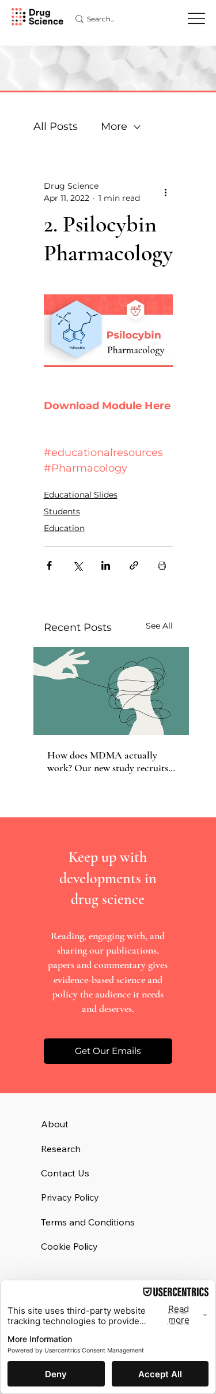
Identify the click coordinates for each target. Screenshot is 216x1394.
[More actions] (166, 192)
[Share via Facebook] (49, 565)
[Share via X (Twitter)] (77, 565)
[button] (108, 1051)
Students (62, 511)
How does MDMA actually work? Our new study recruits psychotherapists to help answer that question (107, 761)
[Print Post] (162, 565)
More (114, 126)
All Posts (55, 126)
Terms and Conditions (88, 1222)
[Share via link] (133, 565)
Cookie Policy (69, 1246)
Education (64, 528)
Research (61, 1148)
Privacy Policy (70, 1197)
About (55, 1124)
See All (159, 626)
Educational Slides (81, 494)
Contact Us (65, 1173)
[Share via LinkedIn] (105, 565)
